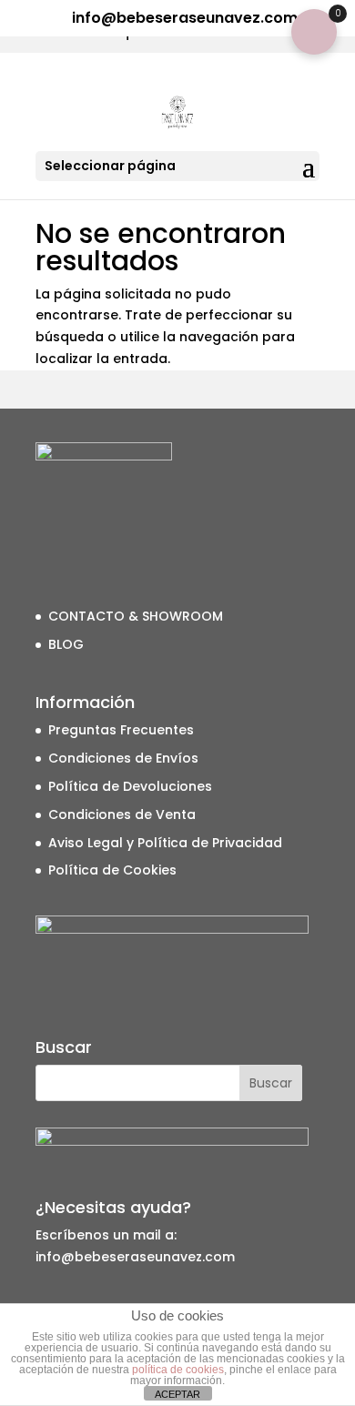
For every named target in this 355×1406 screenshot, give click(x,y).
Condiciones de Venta (122, 814)
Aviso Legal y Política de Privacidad (165, 843)
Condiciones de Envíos (123, 758)
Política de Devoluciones (130, 786)
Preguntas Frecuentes (121, 730)
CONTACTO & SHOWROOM (135, 616)
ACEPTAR (177, 1394)
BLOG (66, 644)
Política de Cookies (112, 870)
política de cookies (178, 1369)
